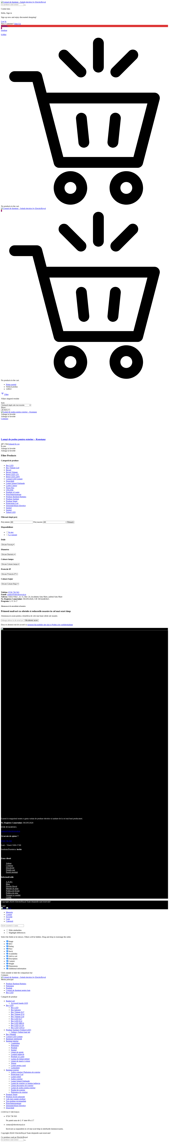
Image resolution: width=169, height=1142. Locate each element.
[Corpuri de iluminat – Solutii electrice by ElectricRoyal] (23, 2)
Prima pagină (11, 384)
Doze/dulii (10, 481)
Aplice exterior (17, 1079)
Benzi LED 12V (12, 474)
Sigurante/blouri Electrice (16, 506)
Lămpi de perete (17, 1052)
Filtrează (70, 522)
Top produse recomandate (16, 1101)
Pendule (9, 988)
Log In (3, 21)
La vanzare (12, 535)
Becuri (8, 470)
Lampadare (15, 1068)
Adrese (9, 863)
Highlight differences (16, 933)
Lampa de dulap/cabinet (20, 1059)
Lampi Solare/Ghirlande (15, 483)
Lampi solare (16, 1077)
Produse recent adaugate (15, 1097)
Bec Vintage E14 (17, 1014)
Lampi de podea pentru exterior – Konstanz (23, 439)
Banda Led (10, 1001)
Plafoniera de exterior (19, 1092)
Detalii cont (10, 870)
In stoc (11, 532)
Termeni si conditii (13, 895)
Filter (6, 394)
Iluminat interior (12, 1041)
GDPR (8, 897)
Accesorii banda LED (19, 1003)
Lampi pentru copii (18, 1065)
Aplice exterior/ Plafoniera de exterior (25, 1072)
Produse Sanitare (12, 499)
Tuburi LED (11, 512)
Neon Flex (10, 488)
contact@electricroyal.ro (16, 594)
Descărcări (10, 868)
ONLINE (9, 490)
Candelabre (15, 1043)
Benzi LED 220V (13, 477)
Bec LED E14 (16, 1021)
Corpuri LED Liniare (14, 479)
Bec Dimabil (11, 1034)
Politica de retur (12, 893)
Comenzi (9, 866)
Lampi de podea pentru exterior (23, 1088)
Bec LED (9, 465)
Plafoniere (10, 986)
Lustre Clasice (11, 485)
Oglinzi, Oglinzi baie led (20, 1032)
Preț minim (5, 522)
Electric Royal (11, 886)
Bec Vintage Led (12, 468)
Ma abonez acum (31, 620)
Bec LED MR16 (17, 1023)
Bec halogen (16, 1010)
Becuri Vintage (12, 472)
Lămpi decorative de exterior (22, 1085)
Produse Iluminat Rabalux (16, 497)
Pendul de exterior (18, 1090)
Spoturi (9, 508)
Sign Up (17, 24)
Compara (4, 419)
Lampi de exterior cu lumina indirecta (25, 1083)
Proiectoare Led (12, 503)
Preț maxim (37, 522)
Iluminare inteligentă (14, 1039)
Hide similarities (15, 930)
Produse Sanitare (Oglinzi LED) (18, 1030)
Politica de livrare (13, 891)
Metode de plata (12, 889)
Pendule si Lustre (12, 492)
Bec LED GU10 (17, 1025)
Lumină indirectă (17, 1054)
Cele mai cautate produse (15, 1099)
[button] (8, 414)
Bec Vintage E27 (17, 1012)
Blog (8, 884)
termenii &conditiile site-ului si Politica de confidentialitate (50, 625)
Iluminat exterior (12, 1070)
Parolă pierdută (12, 872)
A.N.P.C (9, 882)
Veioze (13, 1063)
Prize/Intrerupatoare (13, 494)
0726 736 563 (13, 592)
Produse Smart (11, 501)
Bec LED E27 (16, 1019)
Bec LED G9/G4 (17, 1028)
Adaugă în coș (14, 444)
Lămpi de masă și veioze (20, 1061)
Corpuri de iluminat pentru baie (18, 990)
